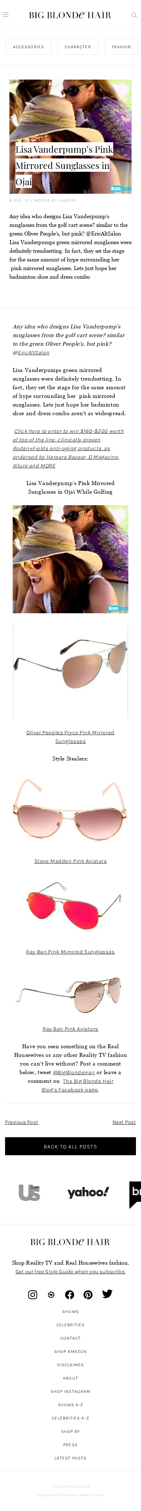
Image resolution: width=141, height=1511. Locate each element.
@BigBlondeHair (74, 1072)
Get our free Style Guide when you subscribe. (70, 1271)
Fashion (121, 46)
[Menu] (6, 15)
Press (70, 1444)
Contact (70, 1338)
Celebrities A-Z (70, 1418)
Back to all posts (70, 1146)
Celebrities (70, 1324)
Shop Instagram (70, 1391)
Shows (70, 1311)
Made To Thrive (92, 1495)
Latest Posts (70, 1458)
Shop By (70, 1431)
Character (77, 46)
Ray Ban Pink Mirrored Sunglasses (70, 952)
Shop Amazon (70, 1351)
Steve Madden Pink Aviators (70, 861)
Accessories (28, 46)
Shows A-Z (71, 1404)
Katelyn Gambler (62, 1495)
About (70, 1378)
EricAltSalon (33, 352)
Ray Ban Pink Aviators (70, 1029)
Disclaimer (70, 1364)
